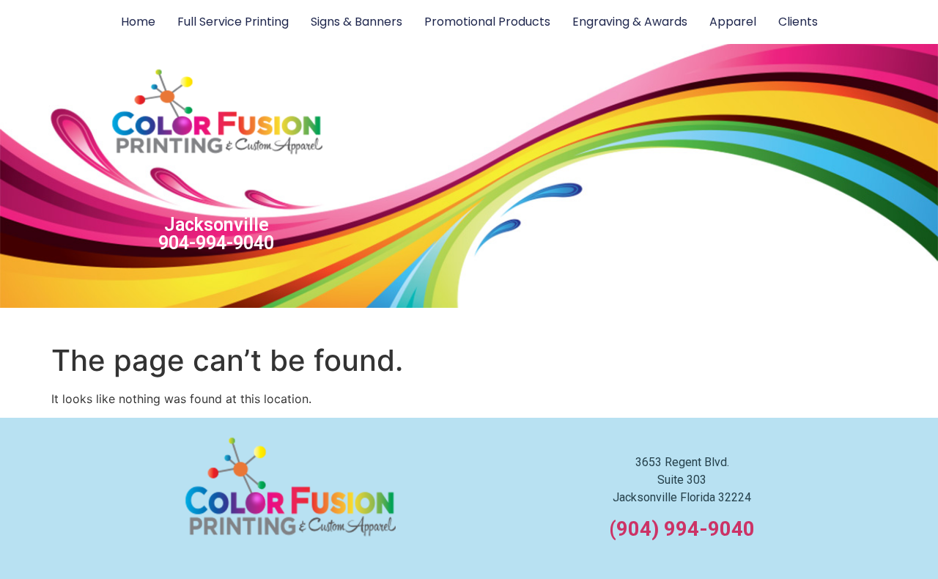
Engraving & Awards (629, 21)
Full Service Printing (233, 21)
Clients (798, 21)
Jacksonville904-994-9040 (216, 234)
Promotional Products (487, 21)
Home (138, 21)
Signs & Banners (356, 21)
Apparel (732, 21)
